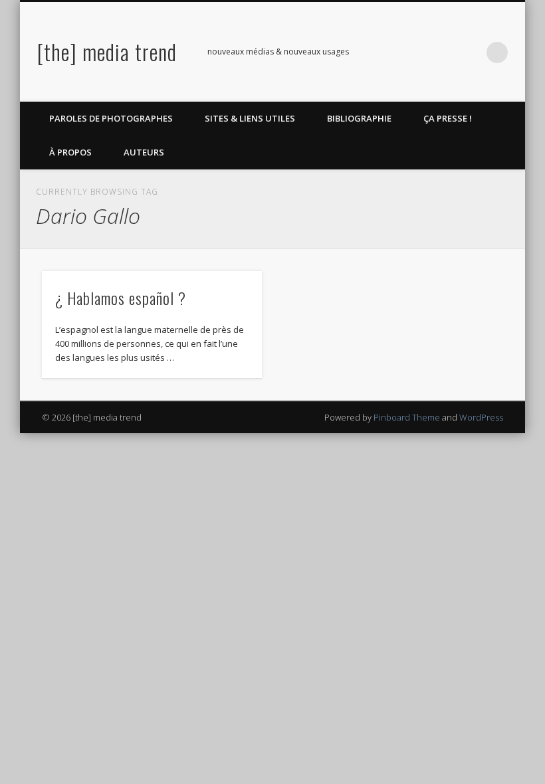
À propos (70, 152)
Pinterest (442, 52)
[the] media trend (107, 51)
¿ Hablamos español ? (120, 298)
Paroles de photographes (111, 118)
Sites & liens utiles (250, 118)
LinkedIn (470, 52)
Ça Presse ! (447, 118)
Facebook (388, 52)
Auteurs (144, 152)
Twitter (415, 52)
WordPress (481, 417)
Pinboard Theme (407, 417)
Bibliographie (359, 118)
